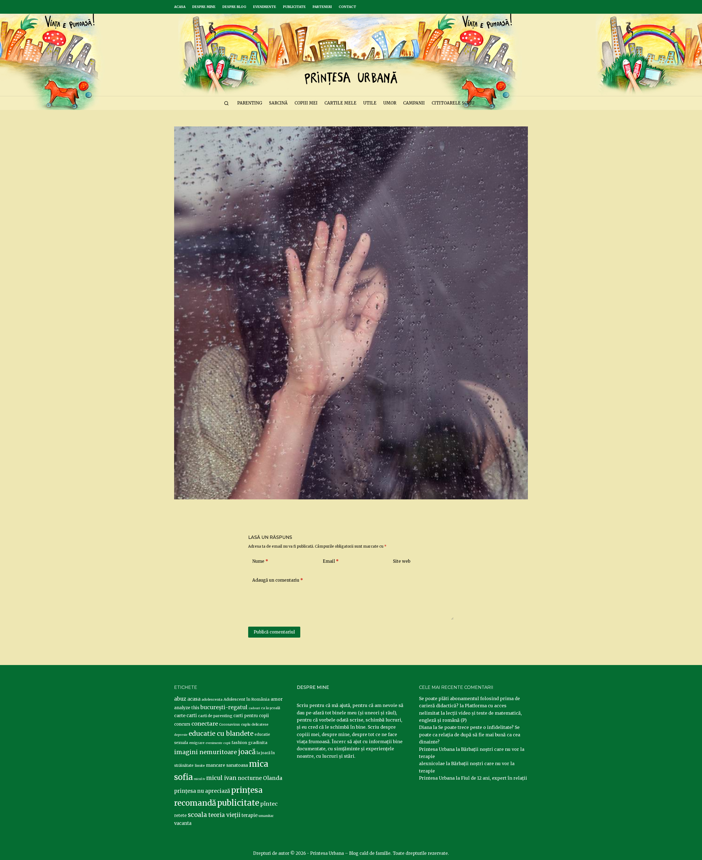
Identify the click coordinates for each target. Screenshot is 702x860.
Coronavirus (229, 724)
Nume (260, 561)
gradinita (257, 742)
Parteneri (322, 7)
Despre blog (234, 7)
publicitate (238, 803)
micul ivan (221, 778)
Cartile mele (340, 103)
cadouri (254, 708)
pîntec (269, 803)
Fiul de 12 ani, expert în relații (494, 778)
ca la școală (270, 708)
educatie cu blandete (221, 733)
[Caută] (226, 103)
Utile (370, 103)
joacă (247, 752)
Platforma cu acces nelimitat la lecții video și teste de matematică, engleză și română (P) (470, 713)
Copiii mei (306, 103)
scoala (197, 815)
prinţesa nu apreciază (202, 791)
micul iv (199, 779)
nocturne (250, 778)
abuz (180, 699)
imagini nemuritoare (205, 752)
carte (179, 715)
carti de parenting (215, 715)
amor (277, 699)
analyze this (186, 707)
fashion (239, 742)
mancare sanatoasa (227, 765)
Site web (402, 561)
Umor (389, 103)
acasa (193, 699)
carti (191, 715)
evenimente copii (218, 743)
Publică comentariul (274, 632)
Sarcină (278, 103)
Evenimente (264, 7)
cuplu (245, 724)
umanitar (266, 816)
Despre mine (204, 7)
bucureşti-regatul (224, 707)
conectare (204, 723)
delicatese (259, 724)
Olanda (272, 778)
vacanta (182, 823)
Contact (347, 7)
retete (180, 815)
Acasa (179, 7)
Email (331, 561)
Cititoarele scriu (453, 103)
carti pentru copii (251, 715)
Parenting (249, 103)
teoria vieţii (224, 815)
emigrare (197, 743)
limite (200, 765)
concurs (182, 724)
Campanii (414, 103)
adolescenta (212, 699)
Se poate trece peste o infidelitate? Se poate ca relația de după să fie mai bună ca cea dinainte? (469, 735)
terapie (249, 815)
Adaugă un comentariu (277, 580)
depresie (181, 735)
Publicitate (294, 7)
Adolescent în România (246, 699)
